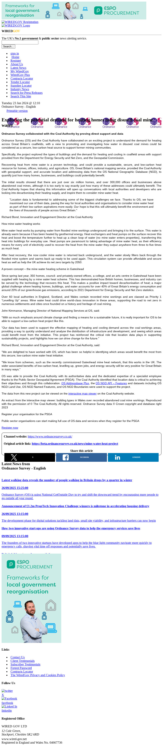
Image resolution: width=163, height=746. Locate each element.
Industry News (20, 89)
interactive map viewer (82, 393)
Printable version (17, 110)
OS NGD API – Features (111, 383)
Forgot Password (21, 668)
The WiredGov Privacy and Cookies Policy (38, 675)
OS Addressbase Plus (75, 383)
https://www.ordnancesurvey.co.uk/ (50, 436)
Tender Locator (20, 82)
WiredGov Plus (20, 75)
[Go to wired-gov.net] (16, 25)
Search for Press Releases (27, 92)
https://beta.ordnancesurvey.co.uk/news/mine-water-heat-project (75, 443)
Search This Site (21, 96)
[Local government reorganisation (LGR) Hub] (74, 18)
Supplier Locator (21, 85)
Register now (10, 427)
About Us (17, 64)
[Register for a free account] (20, 22)
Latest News (18, 67)
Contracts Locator (22, 78)
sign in (15, 53)
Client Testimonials (23, 660)
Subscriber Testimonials (25, 664)
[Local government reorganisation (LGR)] (31, 641)
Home (15, 57)
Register (16, 60)
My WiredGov (20, 71)
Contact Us (18, 657)
